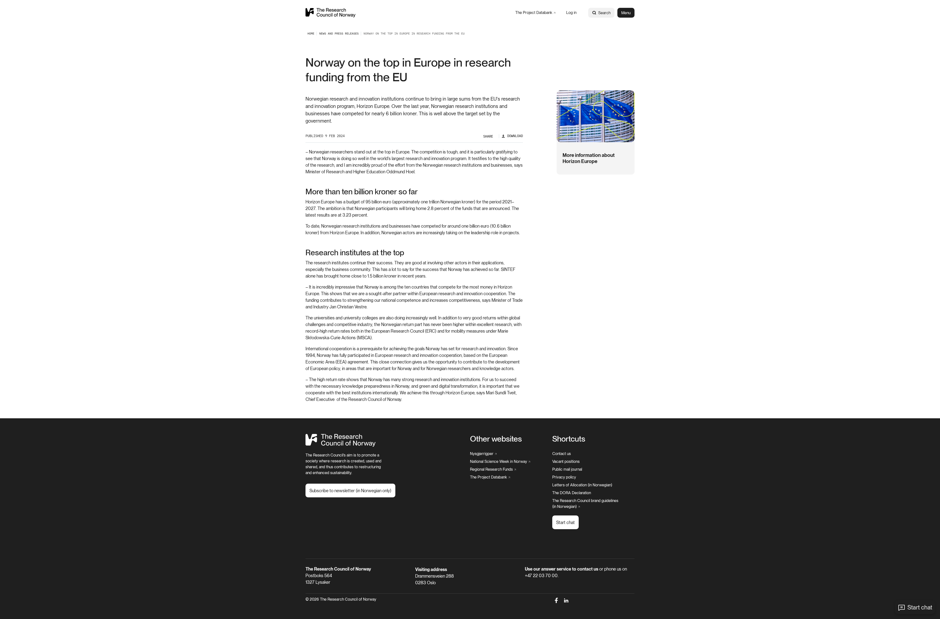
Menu (626, 13)
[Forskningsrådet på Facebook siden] (556, 600)
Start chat (919, 607)
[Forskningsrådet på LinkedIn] (566, 600)
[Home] (330, 12)
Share (488, 136)
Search (604, 13)
